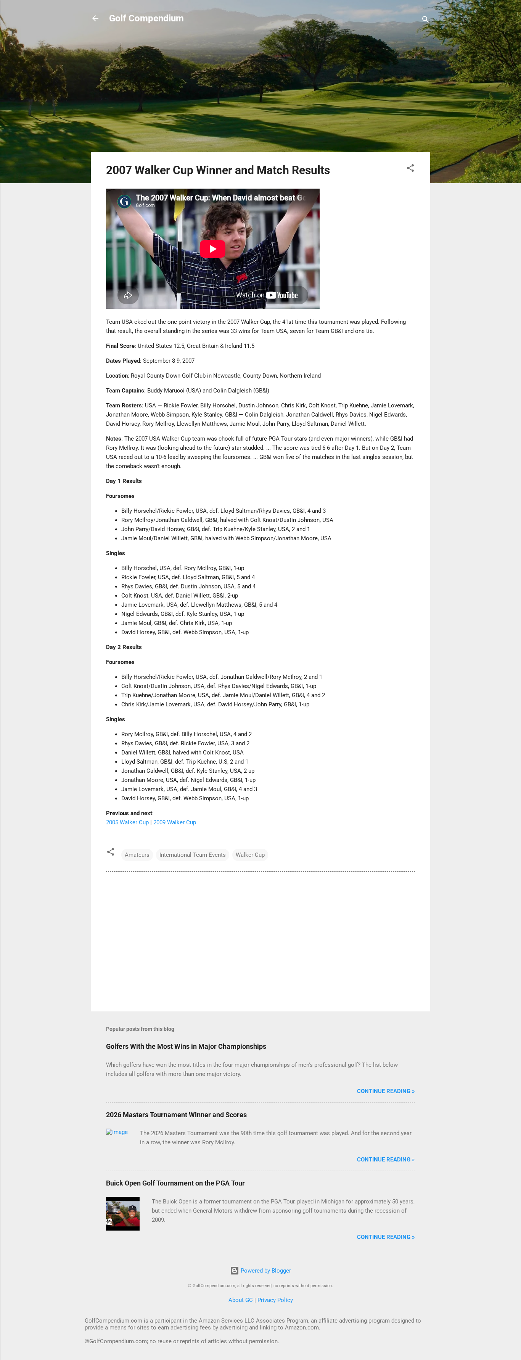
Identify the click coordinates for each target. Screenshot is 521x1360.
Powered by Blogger (265, 1270)
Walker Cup (250, 854)
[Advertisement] (260, 92)
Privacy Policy (275, 1300)
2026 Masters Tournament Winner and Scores (176, 1115)
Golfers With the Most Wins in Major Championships (186, 1046)
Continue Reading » (386, 1091)
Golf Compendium (146, 18)
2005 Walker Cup (127, 822)
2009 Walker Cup (174, 822)
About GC (240, 1300)
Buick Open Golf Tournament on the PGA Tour (175, 1183)
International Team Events (192, 854)
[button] (410, 169)
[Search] (425, 20)
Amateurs (137, 854)
